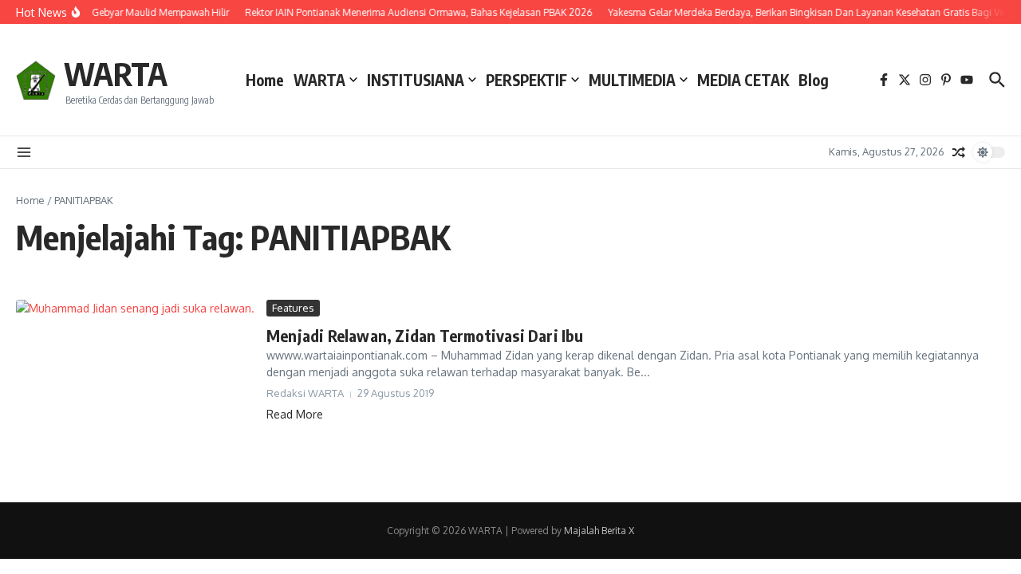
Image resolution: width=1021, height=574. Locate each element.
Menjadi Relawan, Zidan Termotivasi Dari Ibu (425, 335)
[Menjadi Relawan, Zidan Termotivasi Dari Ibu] (135, 389)
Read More (294, 414)
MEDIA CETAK (743, 79)
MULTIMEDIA (632, 79)
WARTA (116, 73)
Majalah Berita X (599, 531)
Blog (813, 79)
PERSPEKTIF (526, 79)
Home (265, 79)
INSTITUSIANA (415, 79)
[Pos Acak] (958, 152)
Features (293, 307)
